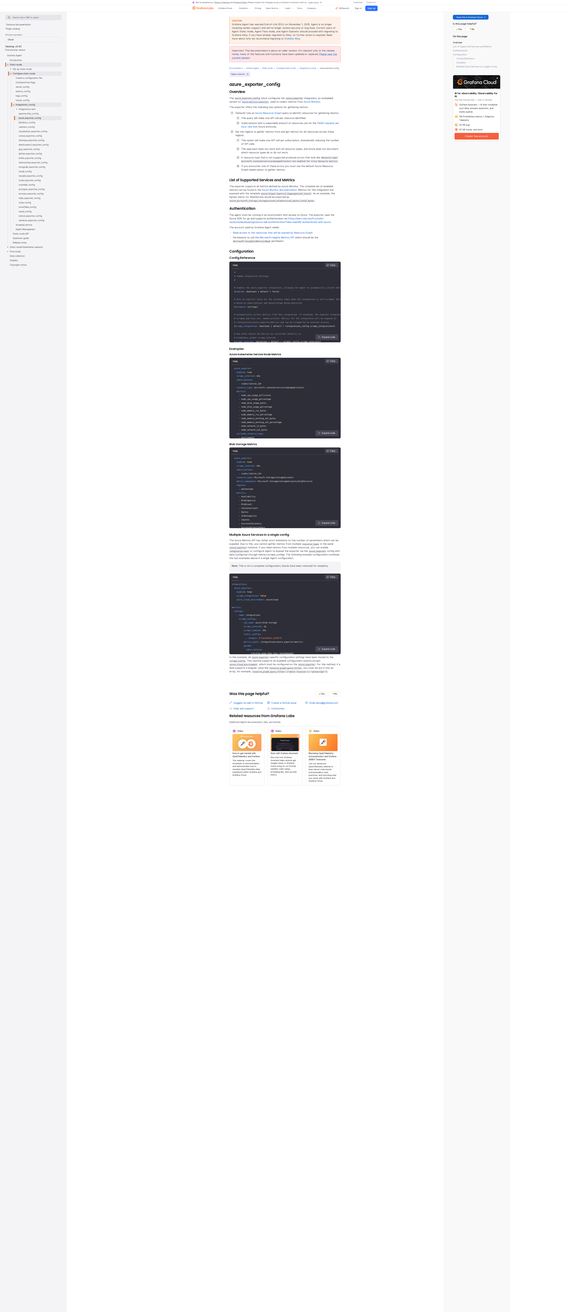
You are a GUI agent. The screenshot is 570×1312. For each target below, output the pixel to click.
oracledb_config (27, 184)
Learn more (313, 2)
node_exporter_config (30, 180)
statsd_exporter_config (30, 216)
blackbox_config (27, 122)
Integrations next (27, 109)
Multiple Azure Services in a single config (476, 66)
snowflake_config (27, 207)
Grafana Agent (252, 68)
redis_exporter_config (29, 198)
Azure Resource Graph (268, 113)
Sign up (371, 8)
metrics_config (23, 91)
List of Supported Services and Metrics (472, 46)
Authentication (460, 50)
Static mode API (21, 233)
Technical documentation (18, 24)
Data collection (17, 256)
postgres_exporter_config (32, 189)
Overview (457, 42)
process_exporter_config (31, 193)
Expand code (328, 337)
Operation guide (21, 238)
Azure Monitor (312, 101)
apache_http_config (29, 113)
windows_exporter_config (31, 220)
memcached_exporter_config (33, 162)
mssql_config (25, 171)
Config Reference (465, 58)
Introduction (16, 60)
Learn (287, 8)
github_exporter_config (30, 153)
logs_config (21, 95)
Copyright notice (18, 265)
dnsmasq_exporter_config (31, 140)
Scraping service (24, 225)
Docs (299, 8)
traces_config (22, 100)
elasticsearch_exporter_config (34, 144)
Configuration (460, 54)
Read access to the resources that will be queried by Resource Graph (273, 232)
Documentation (236, 68)
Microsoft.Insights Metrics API (277, 237)
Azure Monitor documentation (279, 189)
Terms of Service (222, 2)
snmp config (25, 202)
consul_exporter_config (30, 136)
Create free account (476, 136)
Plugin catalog (13, 28)
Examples (461, 62)
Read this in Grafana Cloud (469, 17)
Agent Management (25, 229)
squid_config (25, 211)
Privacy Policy (240, 2)
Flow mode (15, 251)
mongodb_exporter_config (32, 167)
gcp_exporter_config (29, 149)
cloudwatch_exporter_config (33, 131)
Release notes (20, 242)
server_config (22, 87)
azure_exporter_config (30, 118)
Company (311, 8)
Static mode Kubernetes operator (26, 247)
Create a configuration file (29, 78)
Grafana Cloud (225, 8)
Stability (14, 260)
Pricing (258, 8)
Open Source (272, 8)
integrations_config (307, 68)
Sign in (358, 8)
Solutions (243, 8)
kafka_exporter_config (30, 158)
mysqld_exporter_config (31, 176)
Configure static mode (286, 68)
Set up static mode (22, 69)
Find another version (15, 50)
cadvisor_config (27, 127)
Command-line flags (25, 82)
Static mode (267, 68)
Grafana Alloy (292, 38)
